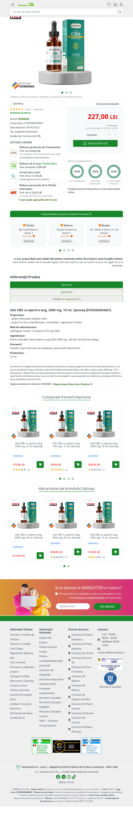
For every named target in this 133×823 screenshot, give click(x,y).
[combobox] (66, 11)
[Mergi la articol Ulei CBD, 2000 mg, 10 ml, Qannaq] (62, 92)
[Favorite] (109, 4)
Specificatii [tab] (67, 292)
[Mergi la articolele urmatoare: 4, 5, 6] (64, 250)
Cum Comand (17, 662)
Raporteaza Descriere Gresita (72, 384)
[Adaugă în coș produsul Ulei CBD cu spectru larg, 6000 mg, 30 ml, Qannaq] (40, 555)
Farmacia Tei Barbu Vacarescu (82, 637)
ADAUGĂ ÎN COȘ (98, 143)
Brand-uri (15, 708)
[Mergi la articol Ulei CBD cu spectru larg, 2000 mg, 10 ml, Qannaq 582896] (66, 92)
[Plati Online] (66, 782)
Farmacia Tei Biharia (78, 688)
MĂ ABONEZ (107, 606)
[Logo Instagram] (69, 777)
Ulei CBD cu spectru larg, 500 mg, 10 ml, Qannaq (66, 445)
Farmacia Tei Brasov (83, 713)
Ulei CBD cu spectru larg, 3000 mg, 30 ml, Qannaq (104, 445)
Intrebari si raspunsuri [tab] (67, 299)
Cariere (43, 642)
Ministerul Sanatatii (50, 697)
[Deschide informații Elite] (15, 413)
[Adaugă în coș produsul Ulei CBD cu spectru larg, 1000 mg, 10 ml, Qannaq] (40, 464)
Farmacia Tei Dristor (83, 653)
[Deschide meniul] (12, 4)
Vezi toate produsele (107, 103)
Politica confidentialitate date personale (51, 661)
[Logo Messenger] (63, 777)
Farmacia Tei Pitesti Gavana (82, 706)
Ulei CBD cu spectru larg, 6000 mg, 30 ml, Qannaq (29, 536)
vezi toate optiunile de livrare (38, 199)
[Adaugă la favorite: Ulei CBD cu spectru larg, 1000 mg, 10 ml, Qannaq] (14, 409)
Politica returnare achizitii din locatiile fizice (21, 694)
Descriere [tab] (66, 284)
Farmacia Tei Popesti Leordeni (81, 697)
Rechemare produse (21, 713)
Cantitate (92, 134)
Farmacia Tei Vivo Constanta (81, 669)
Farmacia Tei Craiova (78, 720)
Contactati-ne (17, 717)
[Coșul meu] (115, 4)
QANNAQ (23, 118)
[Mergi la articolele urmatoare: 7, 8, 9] (68, 250)
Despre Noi (45, 637)
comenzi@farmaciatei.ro (111, 652)
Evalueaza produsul (20, 112)
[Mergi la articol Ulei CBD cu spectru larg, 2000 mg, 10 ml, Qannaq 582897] (71, 92)
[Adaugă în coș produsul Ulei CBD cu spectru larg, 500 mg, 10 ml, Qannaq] (78, 464)
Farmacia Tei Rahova (78, 679)
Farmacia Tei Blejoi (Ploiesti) (82, 729)
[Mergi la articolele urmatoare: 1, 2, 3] (60, 250)
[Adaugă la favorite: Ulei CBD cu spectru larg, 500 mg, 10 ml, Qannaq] (52, 409)
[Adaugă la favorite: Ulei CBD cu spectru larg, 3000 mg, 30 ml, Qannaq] (90, 409)
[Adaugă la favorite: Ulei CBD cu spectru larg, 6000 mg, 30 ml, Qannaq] (14, 500)
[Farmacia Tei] (26, 4)
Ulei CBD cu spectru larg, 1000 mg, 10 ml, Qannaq (29, 445)
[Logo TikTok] (74, 777)
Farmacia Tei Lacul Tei (82, 660)
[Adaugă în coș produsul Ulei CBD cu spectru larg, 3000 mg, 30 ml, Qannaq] (115, 464)
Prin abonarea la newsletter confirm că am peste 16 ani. (90, 593)
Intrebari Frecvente (20, 703)
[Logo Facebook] (58, 777)
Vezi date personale (95, 597)
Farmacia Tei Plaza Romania (82, 646)
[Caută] (119, 12)
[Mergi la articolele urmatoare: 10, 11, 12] (73, 250)
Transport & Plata (19, 676)
